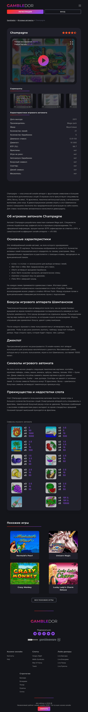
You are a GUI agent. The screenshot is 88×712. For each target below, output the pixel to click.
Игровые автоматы (25, 20)
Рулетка (23, 688)
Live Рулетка (62, 666)
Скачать (44, 709)
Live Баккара (63, 656)
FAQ (8, 659)
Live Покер (62, 663)
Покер (22, 685)
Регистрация (25, 12)
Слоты (22, 692)
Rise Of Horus (37, 663)
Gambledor (11, 20)
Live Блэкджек (63, 659)
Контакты (10, 656)
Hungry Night (37, 656)
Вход (62, 12)
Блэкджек (23, 681)
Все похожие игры (44, 600)
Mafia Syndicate (38, 659)
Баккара (23, 678)
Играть (24, 542)
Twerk (34, 666)
